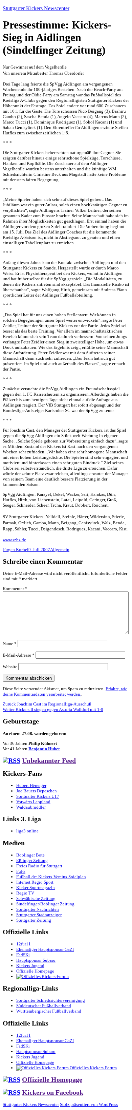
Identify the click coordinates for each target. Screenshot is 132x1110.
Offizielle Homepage (35, 971)
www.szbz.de (14, 539)
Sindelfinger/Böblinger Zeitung (45, 903)
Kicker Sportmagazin (35, 887)
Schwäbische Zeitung (36, 898)
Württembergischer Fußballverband (48, 1011)
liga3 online (27, 830)
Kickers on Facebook (52, 1092)
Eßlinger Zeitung (32, 860)
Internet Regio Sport (34, 882)
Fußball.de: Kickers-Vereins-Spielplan (51, 876)
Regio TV (25, 893)
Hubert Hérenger (31, 785)
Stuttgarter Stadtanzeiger (39, 914)
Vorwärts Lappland (33, 801)
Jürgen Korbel (15, 549)
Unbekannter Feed (49, 760)
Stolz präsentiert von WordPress (89, 1104)
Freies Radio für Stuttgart (39, 865)
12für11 (23, 943)
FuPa (20, 871)
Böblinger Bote (30, 855)
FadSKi (23, 954)
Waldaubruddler (31, 807)
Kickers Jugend (30, 965)
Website (10, 666)
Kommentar (15, 588)
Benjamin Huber (44, 748)
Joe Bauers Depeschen (36, 790)
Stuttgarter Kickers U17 (37, 796)
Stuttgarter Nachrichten (37, 909)
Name (10, 643)
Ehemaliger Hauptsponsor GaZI (45, 949)
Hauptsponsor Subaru (36, 960)
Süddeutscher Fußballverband (43, 1005)
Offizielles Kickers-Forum (93, 1067)
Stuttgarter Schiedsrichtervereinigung (50, 1000)
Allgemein (59, 549)
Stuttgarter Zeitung (33, 920)
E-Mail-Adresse (19, 655)
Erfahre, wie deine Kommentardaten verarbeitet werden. (65, 691)
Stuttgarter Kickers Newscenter (36, 8)
